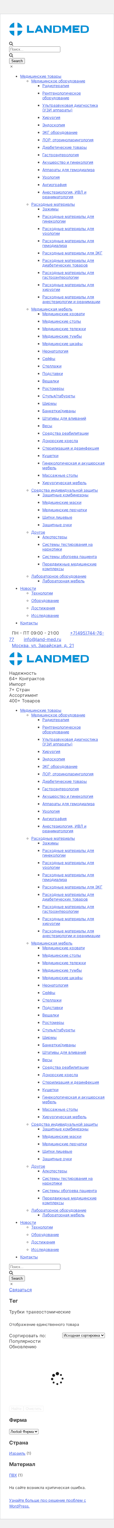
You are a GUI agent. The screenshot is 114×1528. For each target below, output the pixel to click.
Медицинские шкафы (62, 343)
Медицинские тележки (64, 328)
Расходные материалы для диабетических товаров (68, 262)
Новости (28, 588)
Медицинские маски (61, 502)
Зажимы (50, 209)
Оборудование (45, 600)
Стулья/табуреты (58, 395)
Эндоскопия (53, 124)
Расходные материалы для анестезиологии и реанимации (71, 299)
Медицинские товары (40, 76)
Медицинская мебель (51, 309)
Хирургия (51, 117)
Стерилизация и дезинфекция (70, 448)
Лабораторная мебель (63, 580)
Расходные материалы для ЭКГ (72, 253)
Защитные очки (57, 524)
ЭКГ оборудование (59, 132)
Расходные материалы (53, 204)
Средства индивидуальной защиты (64, 490)
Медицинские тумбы (62, 336)
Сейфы (48, 358)
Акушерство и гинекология (67, 162)
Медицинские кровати (63, 313)
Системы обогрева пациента (69, 556)
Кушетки (50, 455)
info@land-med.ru (42, 639)
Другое (38, 532)
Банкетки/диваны (59, 410)
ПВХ (13, 1475)
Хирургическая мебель (64, 482)
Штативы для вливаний (64, 418)
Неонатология (55, 351)
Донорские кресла (60, 440)
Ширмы (49, 403)
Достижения (43, 608)
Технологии (42, 593)
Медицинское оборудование (58, 81)
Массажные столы (60, 475)
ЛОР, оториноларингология (68, 139)
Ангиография (54, 184)
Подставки (52, 373)
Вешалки (50, 381)
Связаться (20, 1289)
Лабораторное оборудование (58, 576)
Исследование (45, 615)
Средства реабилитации (65, 433)
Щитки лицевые (57, 517)
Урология (51, 177)
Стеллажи (51, 366)
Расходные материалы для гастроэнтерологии (68, 275)
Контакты (29, 622)
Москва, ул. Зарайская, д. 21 (43, 645)
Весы (47, 425)
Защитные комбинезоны (65, 494)
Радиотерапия (55, 85)
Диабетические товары (64, 147)
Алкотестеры (54, 536)
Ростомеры (53, 388)
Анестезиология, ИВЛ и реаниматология (64, 194)
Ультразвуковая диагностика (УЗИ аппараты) (70, 107)
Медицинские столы (61, 321)
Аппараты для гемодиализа (68, 169)
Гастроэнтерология (60, 154)
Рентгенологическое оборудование (61, 95)
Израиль (17, 1453)
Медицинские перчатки (64, 509)
